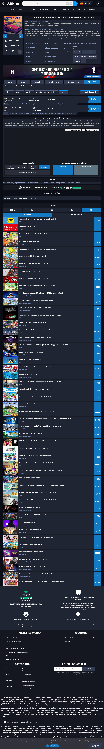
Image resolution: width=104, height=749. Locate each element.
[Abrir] (18, 3)
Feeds (33, 86)
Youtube (96, 638)
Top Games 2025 (28, 685)
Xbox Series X (92, 43)
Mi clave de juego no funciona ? (16, 648)
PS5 (79, 43)
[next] (21, 36)
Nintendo (8, 686)
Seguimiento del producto (27, 172)
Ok (47, 746)
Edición (28, 92)
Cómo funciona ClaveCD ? (14, 641)
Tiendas (67, 641)
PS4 (76, 43)
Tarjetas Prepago (28, 674)
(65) (83, 188)
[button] (98, 3)
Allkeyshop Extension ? (13, 659)
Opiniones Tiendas (28, 682)
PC (74, 43)
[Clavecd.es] (8, 3)
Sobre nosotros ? (11, 638)
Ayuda (96, 746)
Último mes (44, 167)
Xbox (7, 675)
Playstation (9, 681)
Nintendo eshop (50, 61)
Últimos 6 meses (33, 167)
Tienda (8, 92)
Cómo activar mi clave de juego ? (16, 652)
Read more (54, 746)
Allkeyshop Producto (29, 689)
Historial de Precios (21, 86)
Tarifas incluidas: (88, 92)
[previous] (5, 36)
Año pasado (21, 167)
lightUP (47, 52)
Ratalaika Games (50, 57)
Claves (62, 92)
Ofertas (8, 86)
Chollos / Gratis (27, 678)
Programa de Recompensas (27, 670)
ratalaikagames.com (51, 48)
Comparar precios (70, 104)
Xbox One (84, 43)
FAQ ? (7, 656)
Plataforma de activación (45, 92)
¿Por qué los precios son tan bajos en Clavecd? (21, 645)
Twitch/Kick (69, 638)
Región (18, 92)
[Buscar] (75, 3)
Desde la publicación (10, 167)
